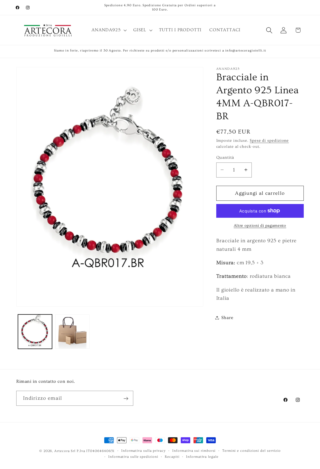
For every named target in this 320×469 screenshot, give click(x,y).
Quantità (225, 157)
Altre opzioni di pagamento (260, 225)
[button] (109, 30)
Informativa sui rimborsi (194, 451)
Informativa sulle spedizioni (133, 457)
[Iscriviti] (126, 398)
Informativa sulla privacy (143, 451)
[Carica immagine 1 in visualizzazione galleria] (35, 331)
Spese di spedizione (269, 140)
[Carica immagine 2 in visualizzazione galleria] (72, 331)
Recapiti (172, 457)
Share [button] (227, 317)
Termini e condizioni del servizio (251, 451)
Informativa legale (202, 457)
